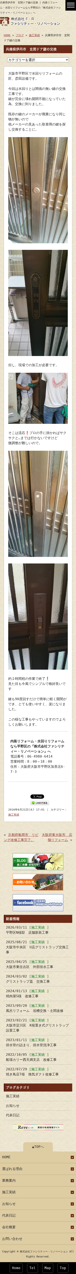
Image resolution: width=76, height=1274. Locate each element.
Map (48, 1268)
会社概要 (9, 1227)
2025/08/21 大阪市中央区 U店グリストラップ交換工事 (37, 947)
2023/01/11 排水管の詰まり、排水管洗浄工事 (31, 1042)
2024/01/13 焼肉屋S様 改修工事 (27, 993)
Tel (32, 1268)
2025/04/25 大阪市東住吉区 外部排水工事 (29, 964)
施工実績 (34, 35)
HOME (7, 35)
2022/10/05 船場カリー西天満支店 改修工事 (31, 1057)
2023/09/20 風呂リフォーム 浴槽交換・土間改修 (34, 1008)
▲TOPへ (38, 1147)
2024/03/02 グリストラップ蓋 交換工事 (28, 978)
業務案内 (9, 1180)
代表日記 (12, 1115)
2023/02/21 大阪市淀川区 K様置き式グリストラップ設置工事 (37, 1025)
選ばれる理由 (12, 1169)
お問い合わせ (12, 1239)
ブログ (20, 35)
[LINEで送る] (39, 803)
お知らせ (12, 1106)
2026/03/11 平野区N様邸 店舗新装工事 (27, 930)
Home (16, 1268)
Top (63, 1268)
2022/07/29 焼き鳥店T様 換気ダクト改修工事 (32, 1071)
